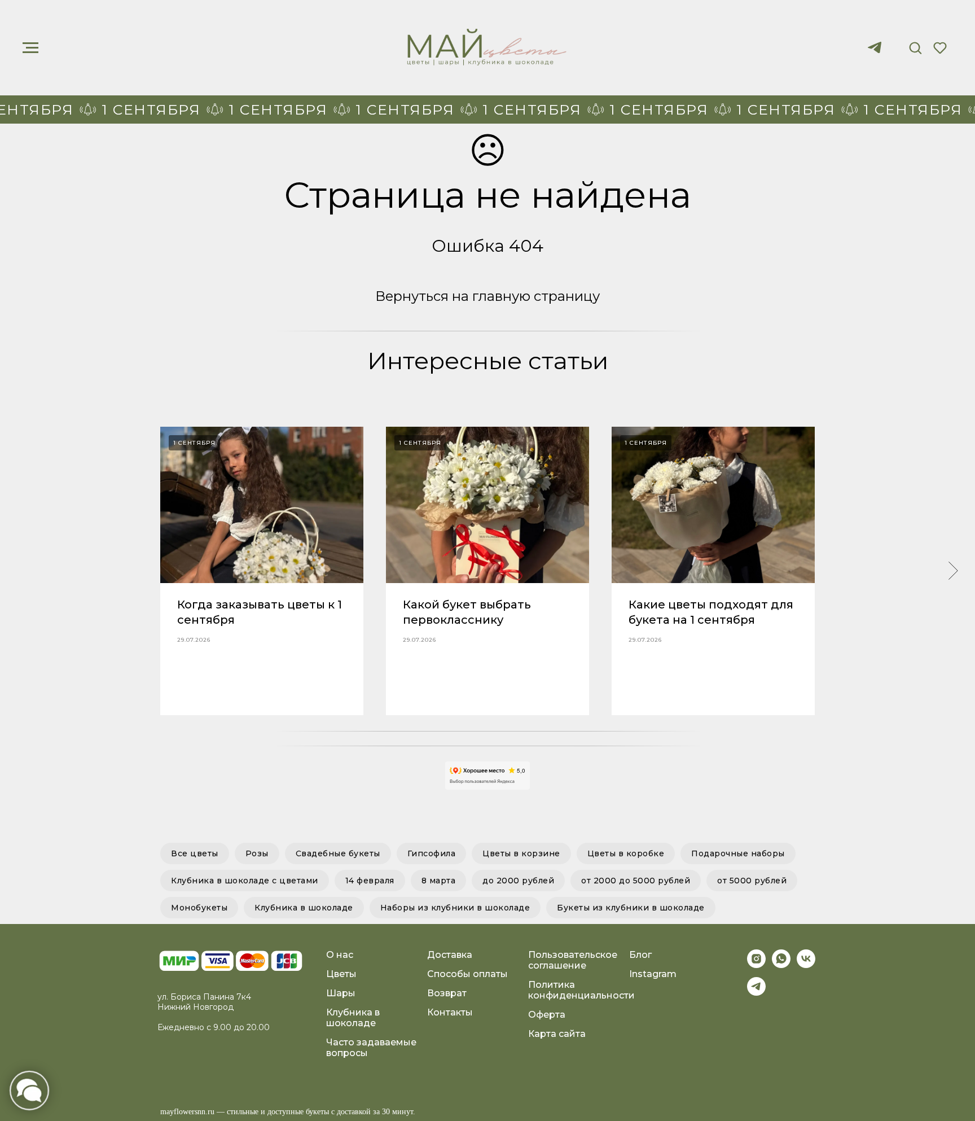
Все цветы (194, 853)
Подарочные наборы (738, 853)
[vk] (806, 965)
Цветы (341, 974)
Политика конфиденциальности (581, 990)
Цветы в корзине (521, 853)
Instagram (653, 974)
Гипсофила (431, 853)
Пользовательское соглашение (572, 960)
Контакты (450, 1012)
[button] (915, 47)
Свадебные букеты (338, 853)
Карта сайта (557, 1033)
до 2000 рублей (518, 880)
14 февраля (369, 880)
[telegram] (874, 53)
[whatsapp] (781, 965)
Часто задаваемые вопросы (371, 1047)
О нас (339, 954)
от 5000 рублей (752, 880)
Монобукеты (199, 908)
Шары (340, 993)
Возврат (447, 993)
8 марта (438, 880)
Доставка (449, 954)
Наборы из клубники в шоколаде (455, 908)
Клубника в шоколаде (303, 908)
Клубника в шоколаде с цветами (244, 880)
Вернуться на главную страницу (487, 296)
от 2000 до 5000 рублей (635, 880)
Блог (640, 954)
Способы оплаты (467, 974)
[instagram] (756, 965)
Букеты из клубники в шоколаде (631, 908)
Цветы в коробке (626, 853)
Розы (257, 853)
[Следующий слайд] (953, 571)
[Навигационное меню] (30, 48)
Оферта (546, 1014)
